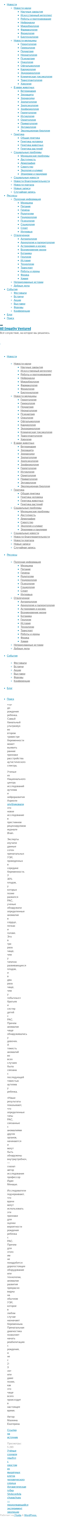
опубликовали (15, 804)
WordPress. (30, 1515)
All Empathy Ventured (15, 328)
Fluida (17, 1515)
